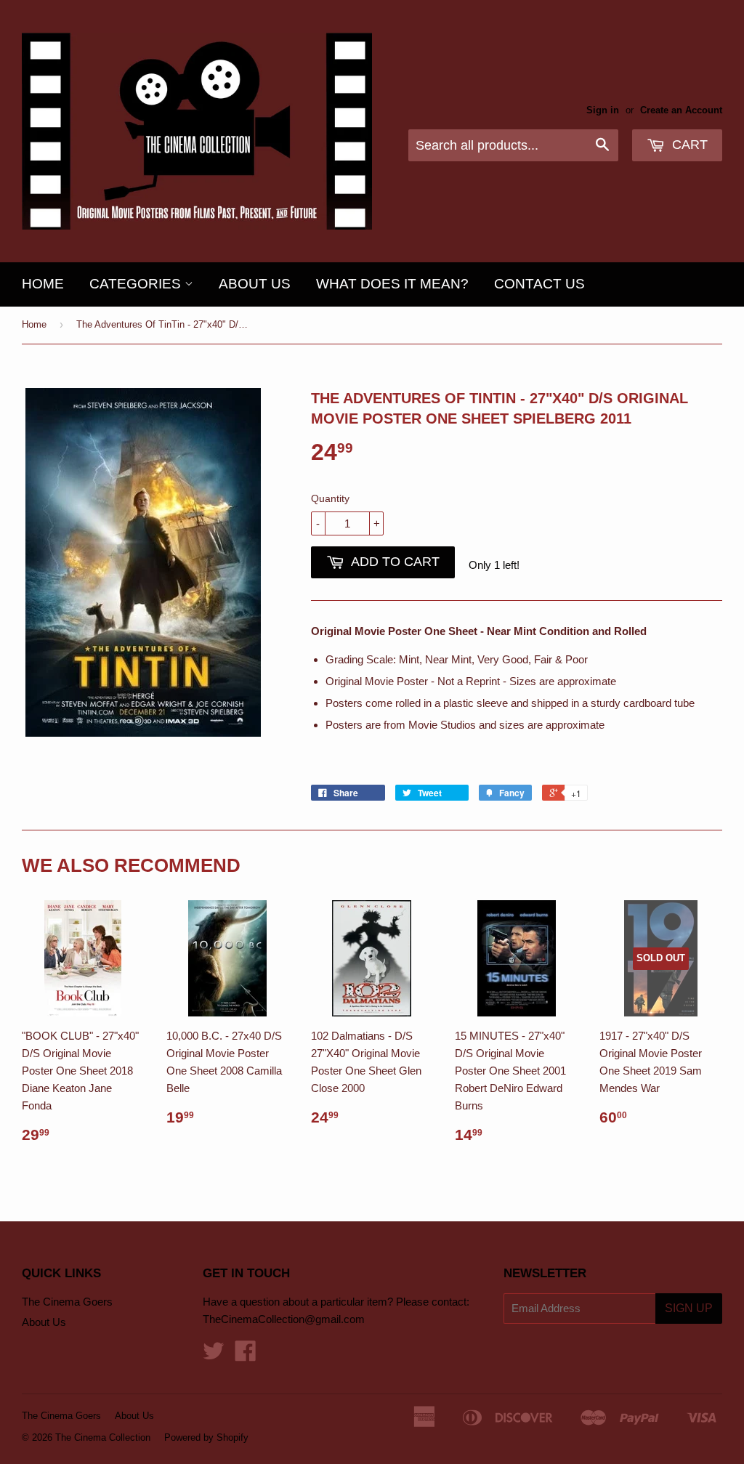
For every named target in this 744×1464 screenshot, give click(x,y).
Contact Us (539, 283)
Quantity (330, 498)
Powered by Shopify (206, 1437)
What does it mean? (392, 283)
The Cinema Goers (67, 1301)
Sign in (602, 110)
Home (43, 283)
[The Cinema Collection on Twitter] (214, 1355)
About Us (255, 283)
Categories (137, 283)
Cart (688, 144)
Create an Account (681, 110)
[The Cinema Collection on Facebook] (245, 1355)
